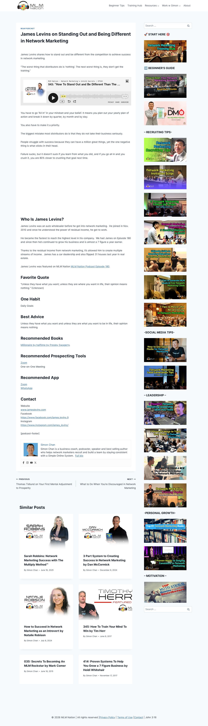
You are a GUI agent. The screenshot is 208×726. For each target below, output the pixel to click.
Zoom (24, 362)
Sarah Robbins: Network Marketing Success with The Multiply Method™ (43, 560)
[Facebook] (23, 462)
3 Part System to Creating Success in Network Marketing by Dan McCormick (104, 560)
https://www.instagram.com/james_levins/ (44, 425)
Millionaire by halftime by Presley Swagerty (45, 345)
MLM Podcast (28, 28)
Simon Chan (32, 570)
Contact (138, 717)
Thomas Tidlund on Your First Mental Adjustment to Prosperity (44, 483)
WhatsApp (26, 388)
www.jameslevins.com (33, 409)
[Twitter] (35, 462)
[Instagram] (27, 462)
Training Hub (134, 5)
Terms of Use (125, 717)
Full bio (79, 455)
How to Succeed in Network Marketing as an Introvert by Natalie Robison (43, 631)
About (187, 5)
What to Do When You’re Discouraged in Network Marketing (108, 483)
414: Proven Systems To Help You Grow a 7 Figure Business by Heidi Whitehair (105, 666)
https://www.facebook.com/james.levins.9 (45, 417)
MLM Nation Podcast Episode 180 (90, 266)
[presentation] (46, 531)
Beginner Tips (117, 5)
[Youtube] (31, 462)
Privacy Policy (107, 717)
